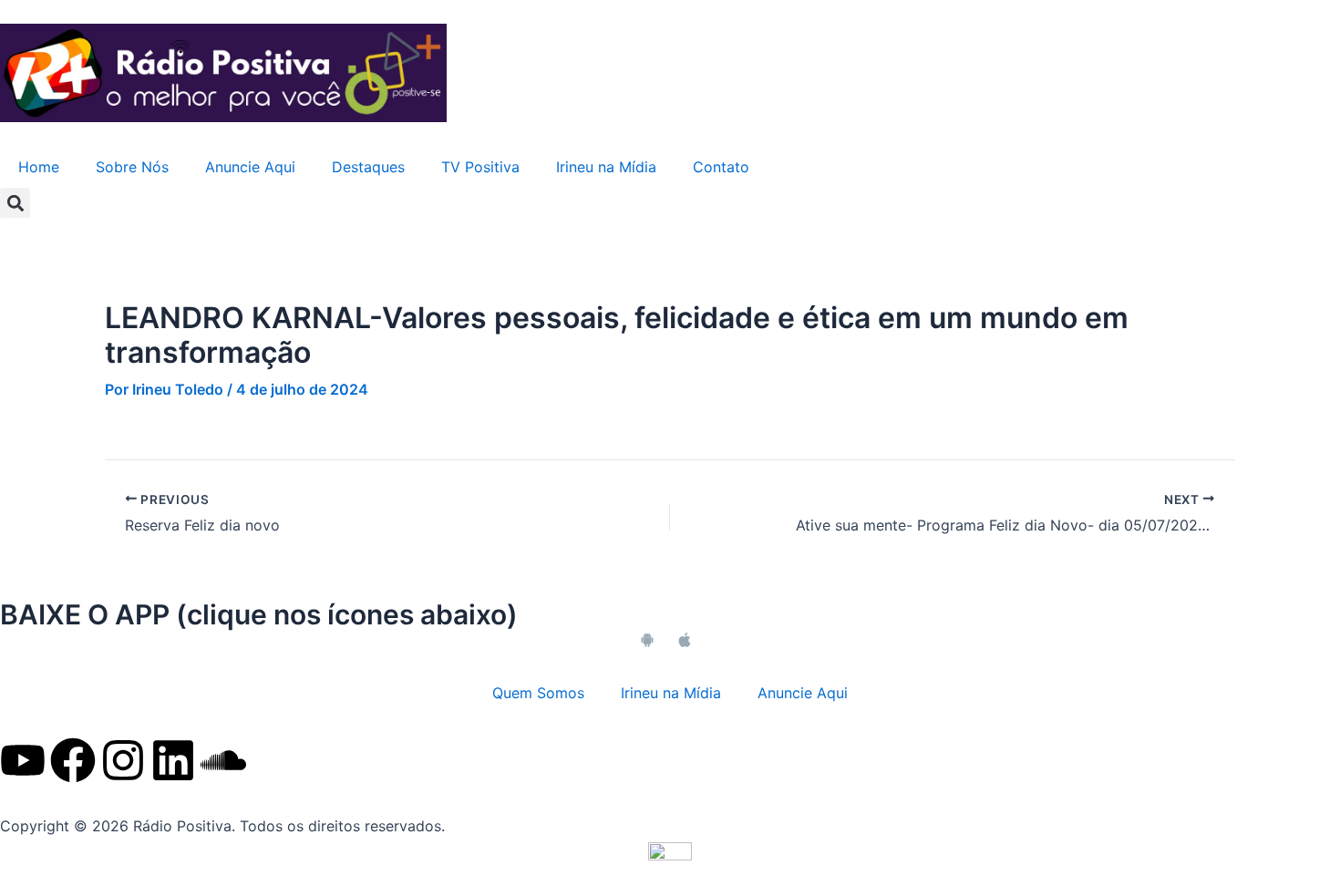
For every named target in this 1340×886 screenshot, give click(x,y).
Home (38, 167)
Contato (721, 167)
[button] (15, 203)
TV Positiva (480, 167)
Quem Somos (538, 693)
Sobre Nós (132, 167)
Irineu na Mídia (606, 167)
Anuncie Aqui (250, 167)
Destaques (368, 167)
